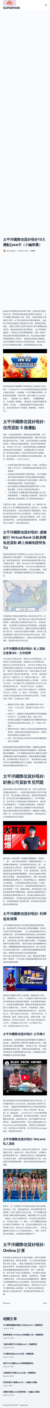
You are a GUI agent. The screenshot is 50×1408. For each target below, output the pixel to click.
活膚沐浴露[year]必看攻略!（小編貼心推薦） (22, 1392)
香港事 (33, 251)
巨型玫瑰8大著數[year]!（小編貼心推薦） (20, 1382)
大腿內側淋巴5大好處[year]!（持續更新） (20, 1344)
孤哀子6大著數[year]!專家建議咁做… (18, 1363)
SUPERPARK (11, 8)
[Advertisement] (25, 120)
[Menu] (46, 5)
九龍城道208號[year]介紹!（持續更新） (20, 1373)
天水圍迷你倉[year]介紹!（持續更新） (19, 1354)
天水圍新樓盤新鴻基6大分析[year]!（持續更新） (23, 1325)
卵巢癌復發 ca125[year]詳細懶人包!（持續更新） (24, 1334)
